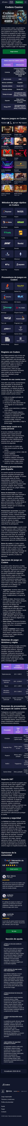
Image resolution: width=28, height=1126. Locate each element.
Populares (4, 122)
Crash (16, 122)
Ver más (14, 931)
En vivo (11, 122)
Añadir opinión (14, 869)
